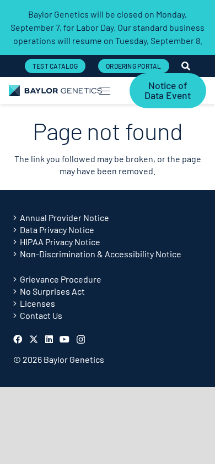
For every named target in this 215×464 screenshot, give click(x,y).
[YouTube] (64, 339)
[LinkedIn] (49, 339)
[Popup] (185, 66)
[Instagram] (81, 340)
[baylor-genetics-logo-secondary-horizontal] (55, 90)
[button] (104, 90)
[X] (33, 339)
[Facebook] (17, 339)
